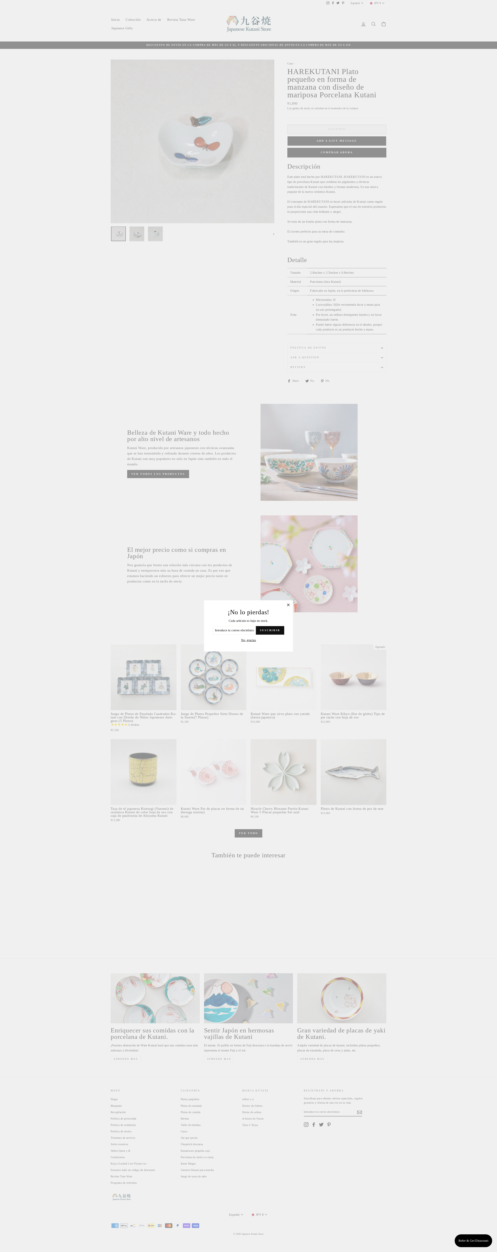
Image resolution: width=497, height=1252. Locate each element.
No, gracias (248, 640)
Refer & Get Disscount (473, 1240)
